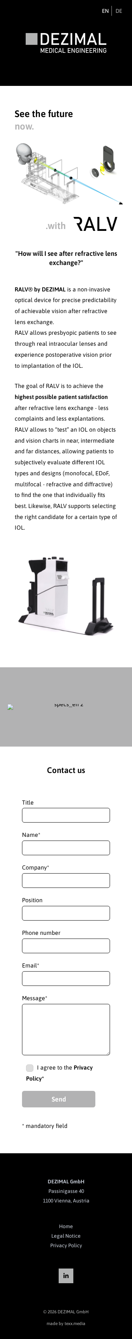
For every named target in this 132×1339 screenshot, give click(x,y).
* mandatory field (44, 1125)
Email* (30, 965)
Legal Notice (66, 1236)
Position (32, 900)
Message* (34, 998)
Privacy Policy (66, 1245)
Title (28, 802)
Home (66, 1226)
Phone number (41, 932)
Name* (31, 834)
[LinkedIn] (66, 1276)
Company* (35, 867)
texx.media (75, 1323)
